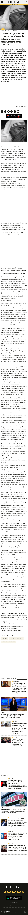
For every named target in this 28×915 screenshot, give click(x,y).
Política (15, 721)
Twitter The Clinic (5, 892)
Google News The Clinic (23, 892)
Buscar (24, 1)
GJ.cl (25, 912)
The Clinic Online (22, 106)
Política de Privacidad (14, 906)
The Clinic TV (15, 892)
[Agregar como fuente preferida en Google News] (14, 898)
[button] (2, 111)
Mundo (2, 30)
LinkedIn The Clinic (18, 892)
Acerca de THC (14, 902)
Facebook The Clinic (8, 892)
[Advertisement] (14, 206)
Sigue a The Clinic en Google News (14, 116)
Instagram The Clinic (10, 892)
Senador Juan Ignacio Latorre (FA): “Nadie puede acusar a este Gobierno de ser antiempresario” (18, 743)
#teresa (4, 642)
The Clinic (7, 911)
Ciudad (3, 712)
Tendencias (16, 681)
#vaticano (12, 642)
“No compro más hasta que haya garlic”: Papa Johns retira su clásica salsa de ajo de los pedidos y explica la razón (14, 811)
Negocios (4, 807)
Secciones (26, 1)
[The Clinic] (3, 2)
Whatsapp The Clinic (13, 892)
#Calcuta (5, 638)
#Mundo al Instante (16, 638)
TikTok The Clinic (20, 892)
